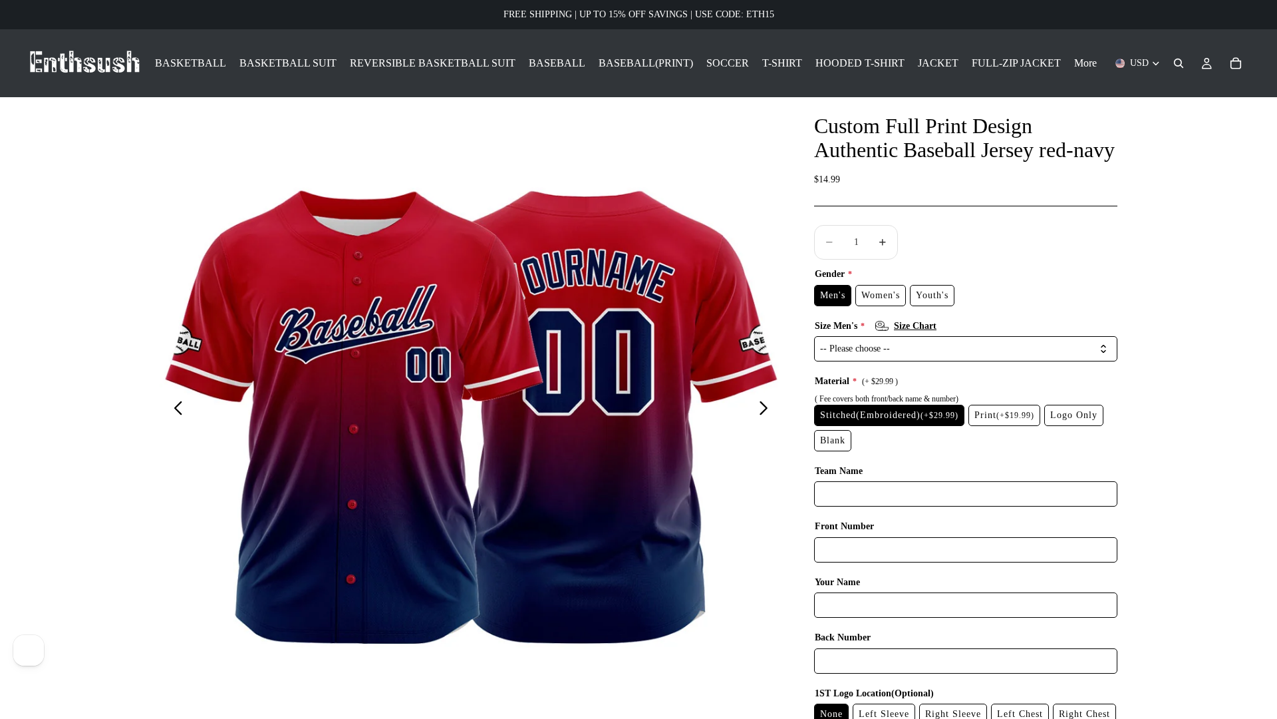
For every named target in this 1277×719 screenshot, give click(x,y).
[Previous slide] (175, 410)
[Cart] (1235, 63)
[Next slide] (767, 410)
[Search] (1178, 63)
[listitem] (1085, 63)
